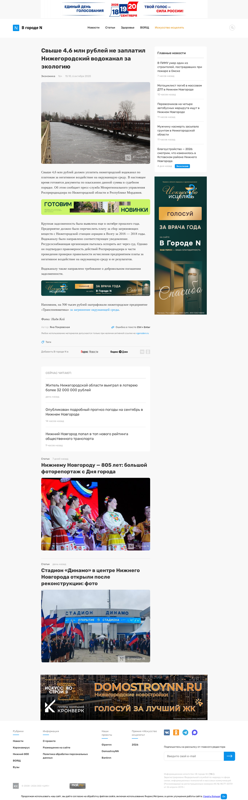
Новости (93, 27)
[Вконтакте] (167, 734)
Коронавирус (21, 747)
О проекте (49, 741)
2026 (135, 744)
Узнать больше (211, 796)
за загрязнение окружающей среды (94, 309)
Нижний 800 (21, 754)
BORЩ (144, 27)
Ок (223, 796)
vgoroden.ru (142, 333)
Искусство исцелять (169, 27)
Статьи (110, 27)
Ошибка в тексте (133, 327)
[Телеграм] (184, 734)
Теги (48, 342)
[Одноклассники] (175, 734)
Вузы (16, 767)
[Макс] (193, 734)
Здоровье (127, 27)
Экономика (48, 76)
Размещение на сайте (56, 747)
